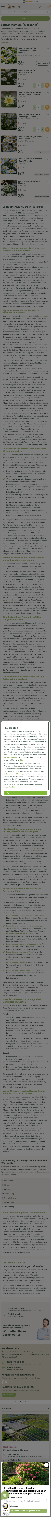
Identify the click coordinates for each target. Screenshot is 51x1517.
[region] (25, 758)
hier (22, 760)
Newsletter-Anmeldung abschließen (25, 1511)
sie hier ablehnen (11, 757)
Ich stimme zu (12, 1506)
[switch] (5, 1513)
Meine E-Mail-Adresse (13, 1497)
